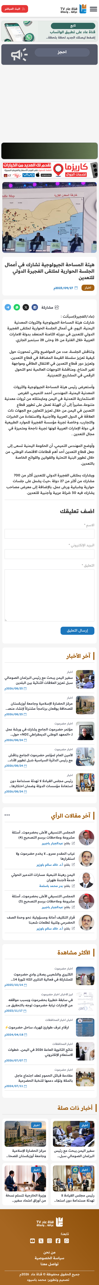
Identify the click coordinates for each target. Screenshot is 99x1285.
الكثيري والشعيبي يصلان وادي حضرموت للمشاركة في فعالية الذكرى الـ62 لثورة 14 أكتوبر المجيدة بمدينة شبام (43, 977)
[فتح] (93, 9)
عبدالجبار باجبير (52, 843)
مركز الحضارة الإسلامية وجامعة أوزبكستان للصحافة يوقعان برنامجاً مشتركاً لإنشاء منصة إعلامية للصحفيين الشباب (39, 706)
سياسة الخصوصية (49, 1258)
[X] (26, 307)
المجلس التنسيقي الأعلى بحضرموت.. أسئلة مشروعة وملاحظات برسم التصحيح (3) (43, 898)
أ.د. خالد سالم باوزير (50, 864)
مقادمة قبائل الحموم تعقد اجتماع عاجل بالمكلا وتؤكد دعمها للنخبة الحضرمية (44, 1078)
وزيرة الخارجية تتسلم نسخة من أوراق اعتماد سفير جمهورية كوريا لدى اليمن (26, 1198)
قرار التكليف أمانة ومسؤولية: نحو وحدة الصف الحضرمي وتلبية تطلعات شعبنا (41, 920)
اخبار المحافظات (55, 1020)
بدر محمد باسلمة (51, 886)
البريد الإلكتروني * (81, 545)
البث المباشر (12, 8)
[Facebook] (35, 307)
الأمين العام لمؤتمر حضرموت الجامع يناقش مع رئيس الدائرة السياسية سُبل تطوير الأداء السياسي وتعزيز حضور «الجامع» (41, 758)
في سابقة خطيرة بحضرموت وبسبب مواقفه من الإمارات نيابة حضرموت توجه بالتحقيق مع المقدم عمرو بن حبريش (39, 1003)
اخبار (88, 287)
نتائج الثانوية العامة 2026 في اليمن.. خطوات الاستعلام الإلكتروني (40, 1052)
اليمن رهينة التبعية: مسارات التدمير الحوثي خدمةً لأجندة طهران (43, 877)
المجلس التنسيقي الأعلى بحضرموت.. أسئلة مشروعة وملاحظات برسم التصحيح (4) (43, 834)
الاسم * (89, 525)
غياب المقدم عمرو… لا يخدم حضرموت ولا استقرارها (45, 856)
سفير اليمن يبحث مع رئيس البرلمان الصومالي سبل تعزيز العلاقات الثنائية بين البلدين (39, 680)
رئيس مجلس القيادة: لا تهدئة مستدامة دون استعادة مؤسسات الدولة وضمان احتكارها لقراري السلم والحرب (41, 784)
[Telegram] (8, 307)
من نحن (49, 1252)
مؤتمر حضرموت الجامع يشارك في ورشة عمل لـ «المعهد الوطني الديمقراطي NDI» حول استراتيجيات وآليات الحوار (39, 732)
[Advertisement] (49, 103)
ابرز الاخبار (67, 994)
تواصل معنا (49, 1264)
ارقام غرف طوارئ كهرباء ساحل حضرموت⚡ (37, 1027)
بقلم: (67, 843)
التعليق (88, 565)
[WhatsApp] (17, 307)
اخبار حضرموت (64, 723)
